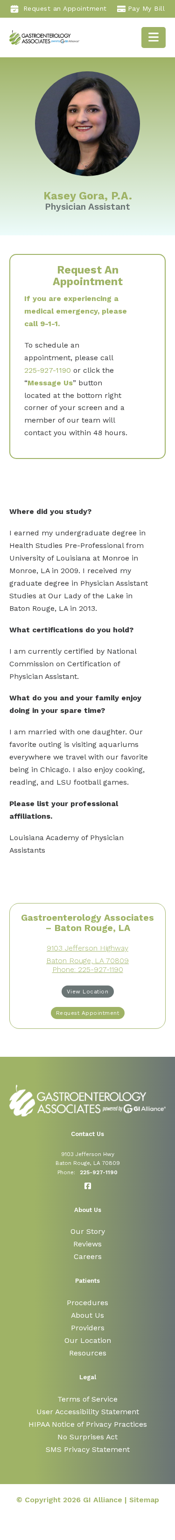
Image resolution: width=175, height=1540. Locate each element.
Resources (87, 1352)
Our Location (87, 1340)
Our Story (87, 1231)
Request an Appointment (65, 8)
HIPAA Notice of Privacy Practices (87, 1424)
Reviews (87, 1243)
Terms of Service (87, 1399)
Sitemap (144, 1499)
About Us (87, 1315)
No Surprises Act (87, 1436)
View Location (88, 991)
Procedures (87, 1302)
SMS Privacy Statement (88, 1449)
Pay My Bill (146, 8)
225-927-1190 (47, 370)
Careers (88, 1256)
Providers (88, 1327)
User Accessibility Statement (87, 1411)
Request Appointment (87, 1013)
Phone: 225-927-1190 (87, 969)
